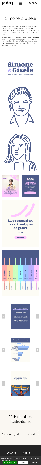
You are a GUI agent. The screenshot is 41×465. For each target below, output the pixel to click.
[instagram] (23, 453)
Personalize (23, 462)
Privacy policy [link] (33, 462)
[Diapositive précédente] (3, 316)
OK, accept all (10, 462)
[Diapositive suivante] (37, 316)
